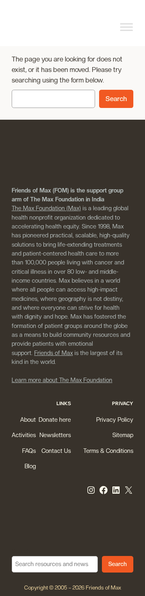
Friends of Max (53, 352)
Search (116, 99)
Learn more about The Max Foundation (62, 379)
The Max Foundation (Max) (46, 208)
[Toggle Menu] (126, 27)
